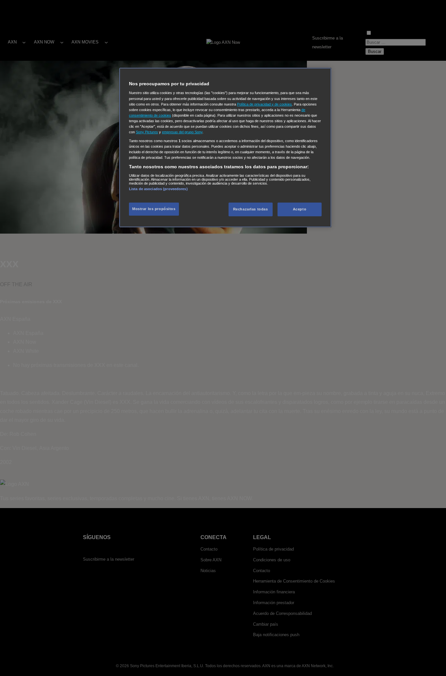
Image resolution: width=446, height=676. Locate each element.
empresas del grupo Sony (182, 132)
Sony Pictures (147, 132)
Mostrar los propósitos (154, 209)
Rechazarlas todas (250, 209)
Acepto (299, 209)
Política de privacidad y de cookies (264, 104)
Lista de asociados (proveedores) (158, 189)
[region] (225, 147)
